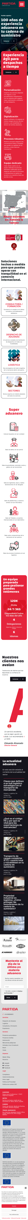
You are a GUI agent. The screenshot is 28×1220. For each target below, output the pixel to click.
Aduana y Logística (9, 793)
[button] (25, 1188)
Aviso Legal (23, 1218)
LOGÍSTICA (14, 365)
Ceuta (4, 1050)
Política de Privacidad (15, 1218)
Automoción (6, 1040)
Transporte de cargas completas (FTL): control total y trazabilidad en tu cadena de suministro (14, 861)
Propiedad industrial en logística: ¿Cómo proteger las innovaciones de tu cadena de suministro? (13, 902)
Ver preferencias (14, 1214)
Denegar (14, 1210)
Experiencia (6, 1028)
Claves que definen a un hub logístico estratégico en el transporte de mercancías (14, 785)
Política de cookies (6, 1218)
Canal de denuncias (8, 1077)
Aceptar (14, 1206)
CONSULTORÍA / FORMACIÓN (14, 305)
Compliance (6, 1074)
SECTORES (14, 390)
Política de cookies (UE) (10, 1084)
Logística (5, 1023)
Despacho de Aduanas (9, 1021)
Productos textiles (8, 1038)
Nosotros (5, 1059)
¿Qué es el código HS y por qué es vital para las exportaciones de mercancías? (13, 823)
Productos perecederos (9, 1035)
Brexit (4, 1047)
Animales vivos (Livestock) (10, 1045)
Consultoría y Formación (10, 1026)
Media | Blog (6, 1057)
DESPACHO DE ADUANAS (14, 335)
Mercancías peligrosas (9, 1042)
